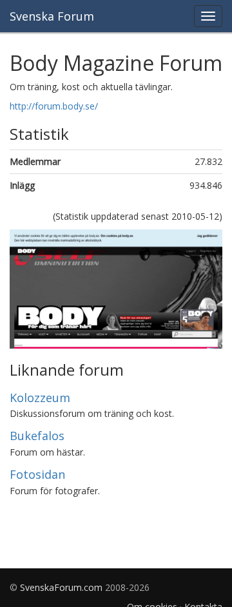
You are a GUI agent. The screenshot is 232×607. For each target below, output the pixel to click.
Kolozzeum (40, 397)
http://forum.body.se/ (54, 106)
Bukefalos (37, 435)
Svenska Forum (52, 16)
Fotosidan (37, 474)
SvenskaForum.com (61, 587)
